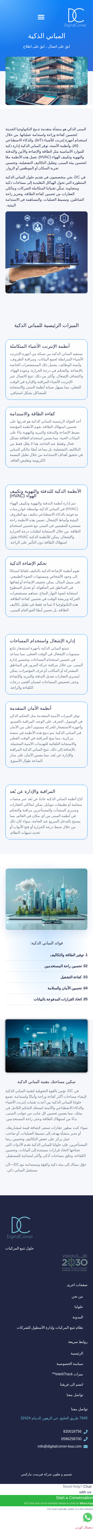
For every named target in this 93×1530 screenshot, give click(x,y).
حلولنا (78, 1307)
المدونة (77, 1317)
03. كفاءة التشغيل (74, 977)
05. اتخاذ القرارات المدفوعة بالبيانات (61, 999)
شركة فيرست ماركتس (36, 1474)
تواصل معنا (75, 1395)
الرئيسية (77, 1353)
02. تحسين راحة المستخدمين (66, 966)
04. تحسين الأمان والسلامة (68, 988)
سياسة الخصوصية (69, 1364)
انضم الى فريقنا (71, 1384)
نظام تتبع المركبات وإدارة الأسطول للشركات (50, 1327)
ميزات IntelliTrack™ (67, 1374)
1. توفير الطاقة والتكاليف (69, 955)
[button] (41, 17)
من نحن (77, 1296)
